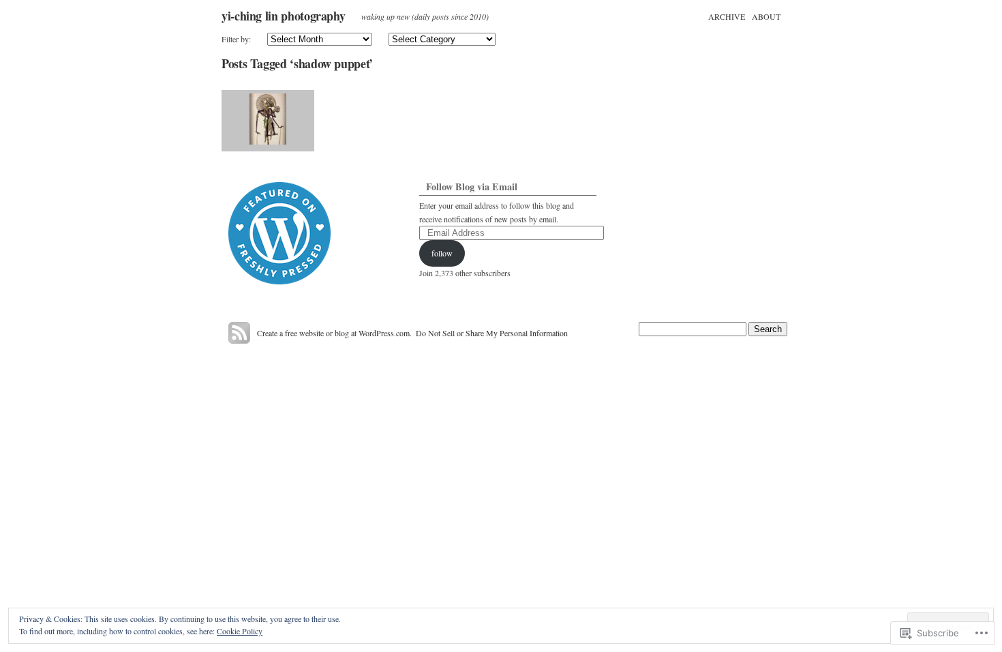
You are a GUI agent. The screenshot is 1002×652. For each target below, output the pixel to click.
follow (442, 253)
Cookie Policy (239, 630)
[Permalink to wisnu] (268, 120)
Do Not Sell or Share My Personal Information (492, 332)
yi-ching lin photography (283, 16)
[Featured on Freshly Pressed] (279, 281)
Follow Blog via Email (471, 186)
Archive (726, 16)
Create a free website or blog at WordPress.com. (334, 332)
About (766, 16)
